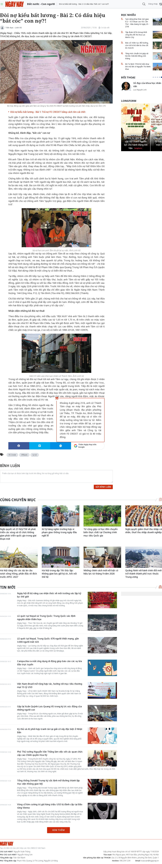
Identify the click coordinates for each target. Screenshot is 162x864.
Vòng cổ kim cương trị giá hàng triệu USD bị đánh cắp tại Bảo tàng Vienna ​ (49, 806)
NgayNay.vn (14, 4)
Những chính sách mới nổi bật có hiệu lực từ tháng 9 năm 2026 (101, 572)
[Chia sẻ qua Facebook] (18, 445)
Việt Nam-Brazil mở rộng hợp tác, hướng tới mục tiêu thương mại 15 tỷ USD (49, 685)
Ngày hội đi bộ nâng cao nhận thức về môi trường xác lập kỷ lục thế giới (49, 595)
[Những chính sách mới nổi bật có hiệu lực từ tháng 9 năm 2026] (102, 557)
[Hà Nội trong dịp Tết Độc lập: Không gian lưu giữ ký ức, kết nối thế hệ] (60, 557)
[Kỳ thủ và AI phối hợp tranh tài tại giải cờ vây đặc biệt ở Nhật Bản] (102, 735)
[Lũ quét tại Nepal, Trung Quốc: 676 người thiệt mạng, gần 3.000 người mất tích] (102, 645)
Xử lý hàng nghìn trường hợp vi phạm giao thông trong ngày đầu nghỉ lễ (59, 532)
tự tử (35, 455)
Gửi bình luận (103, 486)
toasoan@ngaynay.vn (150, 860)
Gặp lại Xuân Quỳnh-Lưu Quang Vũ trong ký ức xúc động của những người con (49, 708)
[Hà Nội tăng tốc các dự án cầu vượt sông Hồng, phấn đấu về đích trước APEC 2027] (19, 557)
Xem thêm (58, 830)
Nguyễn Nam (138, 93)
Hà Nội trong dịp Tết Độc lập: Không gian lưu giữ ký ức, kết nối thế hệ (59, 573)
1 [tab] (154, 77)
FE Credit (12, 455)
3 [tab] (158, 77)
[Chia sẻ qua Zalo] (60, 445)
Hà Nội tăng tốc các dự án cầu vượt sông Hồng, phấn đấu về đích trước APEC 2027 (18, 573)
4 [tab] (160, 77)
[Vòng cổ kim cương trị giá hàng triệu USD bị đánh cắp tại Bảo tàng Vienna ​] (102, 811)
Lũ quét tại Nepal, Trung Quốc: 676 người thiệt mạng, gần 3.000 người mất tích (48, 640)
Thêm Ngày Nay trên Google (87, 445)
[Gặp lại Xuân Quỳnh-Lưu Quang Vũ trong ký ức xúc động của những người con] (102, 713)
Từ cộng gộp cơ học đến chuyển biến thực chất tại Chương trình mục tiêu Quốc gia (101, 532)
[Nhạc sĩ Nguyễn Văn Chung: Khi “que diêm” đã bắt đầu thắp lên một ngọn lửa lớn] (135, 125)
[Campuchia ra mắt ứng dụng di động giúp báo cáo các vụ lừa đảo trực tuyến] (102, 668)
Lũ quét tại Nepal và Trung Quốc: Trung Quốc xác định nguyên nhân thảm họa (46, 617)
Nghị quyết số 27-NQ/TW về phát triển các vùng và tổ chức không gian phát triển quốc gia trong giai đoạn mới (18, 534)
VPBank (24, 455)
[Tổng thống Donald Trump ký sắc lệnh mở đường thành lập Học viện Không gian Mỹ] (102, 787)
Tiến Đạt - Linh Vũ (13, 27)
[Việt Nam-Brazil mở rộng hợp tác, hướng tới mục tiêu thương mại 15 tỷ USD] (102, 690)
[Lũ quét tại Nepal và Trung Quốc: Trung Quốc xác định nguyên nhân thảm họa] (102, 622)
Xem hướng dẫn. (97, 456)
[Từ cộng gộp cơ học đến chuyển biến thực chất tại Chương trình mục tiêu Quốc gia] (102, 515)
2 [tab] (156, 77)
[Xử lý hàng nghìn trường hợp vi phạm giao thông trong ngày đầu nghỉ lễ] (60, 515)
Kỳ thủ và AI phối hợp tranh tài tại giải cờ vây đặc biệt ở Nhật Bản (49, 730)
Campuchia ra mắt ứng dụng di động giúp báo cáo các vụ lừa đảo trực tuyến (49, 663)
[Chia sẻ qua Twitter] (39, 445)
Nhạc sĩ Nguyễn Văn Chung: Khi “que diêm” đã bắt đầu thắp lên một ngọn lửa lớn (135, 139)
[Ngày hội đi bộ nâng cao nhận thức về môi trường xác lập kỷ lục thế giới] (102, 600)
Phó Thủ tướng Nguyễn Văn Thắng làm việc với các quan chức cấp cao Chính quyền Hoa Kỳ (50, 753)
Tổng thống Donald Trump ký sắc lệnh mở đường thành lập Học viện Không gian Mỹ (48, 782)
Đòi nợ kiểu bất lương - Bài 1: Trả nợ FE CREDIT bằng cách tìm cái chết (47, 111)
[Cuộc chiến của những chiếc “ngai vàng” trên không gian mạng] (126, 86)
